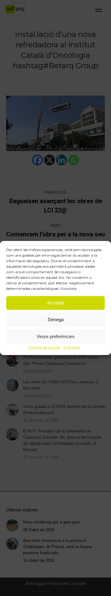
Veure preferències (56, 336)
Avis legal (71, 347)
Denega (56, 319)
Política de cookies (44, 347)
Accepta (55, 302)
